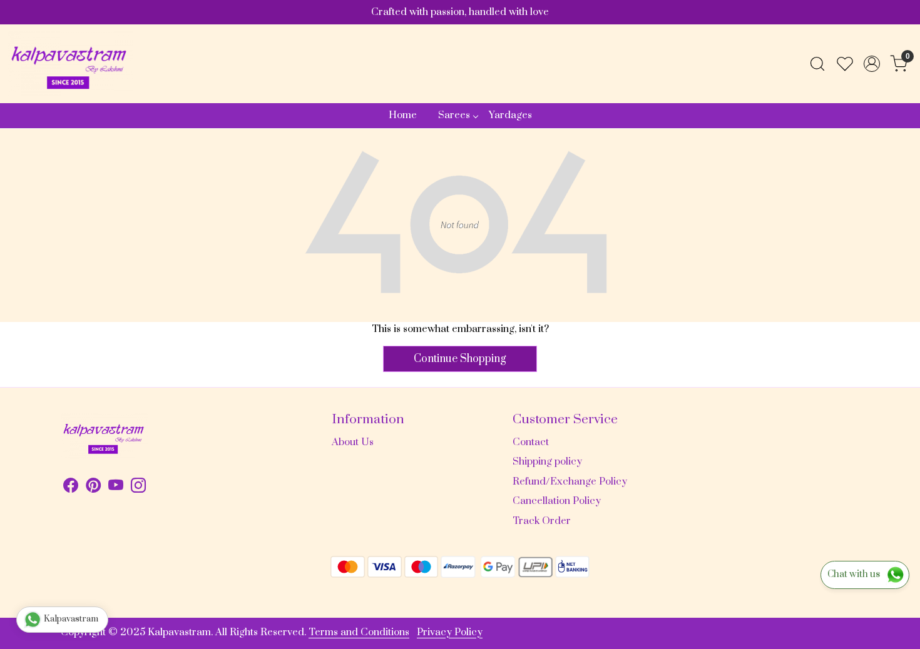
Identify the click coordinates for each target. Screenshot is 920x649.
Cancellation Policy (557, 501)
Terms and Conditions (359, 632)
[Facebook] (71, 487)
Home (403, 115)
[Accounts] (872, 64)
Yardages (510, 115)
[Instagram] (138, 487)
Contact (531, 442)
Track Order (542, 521)
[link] (817, 64)
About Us (353, 442)
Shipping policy (547, 461)
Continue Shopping (460, 359)
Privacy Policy (450, 632)
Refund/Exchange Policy (570, 481)
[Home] (70, 64)
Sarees (454, 115)
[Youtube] (116, 487)
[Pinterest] (93, 487)
